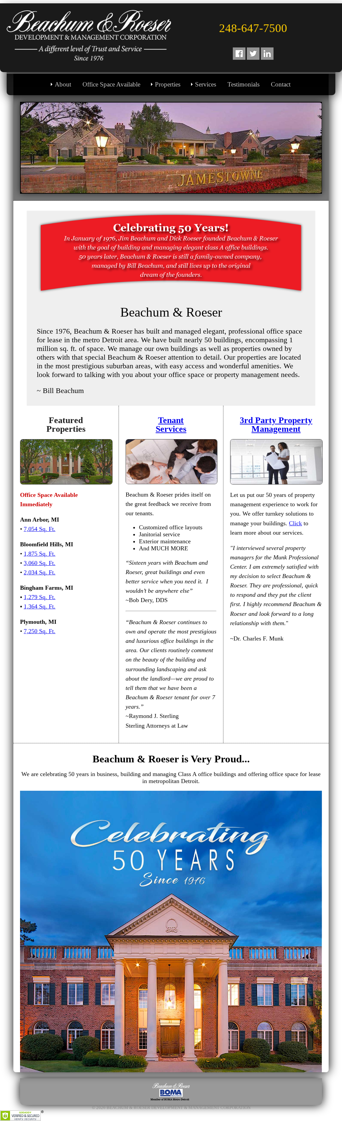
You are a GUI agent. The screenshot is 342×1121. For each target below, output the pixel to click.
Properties (167, 84)
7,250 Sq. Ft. (39, 631)
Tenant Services (171, 424)
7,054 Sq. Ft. (39, 529)
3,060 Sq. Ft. (39, 563)
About (63, 84)
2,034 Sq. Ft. (39, 572)
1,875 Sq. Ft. (39, 553)
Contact (281, 84)
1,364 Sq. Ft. (39, 606)
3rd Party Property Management (276, 424)
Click (295, 523)
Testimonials (243, 84)
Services (205, 84)
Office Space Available (111, 84)
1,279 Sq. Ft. (39, 597)
